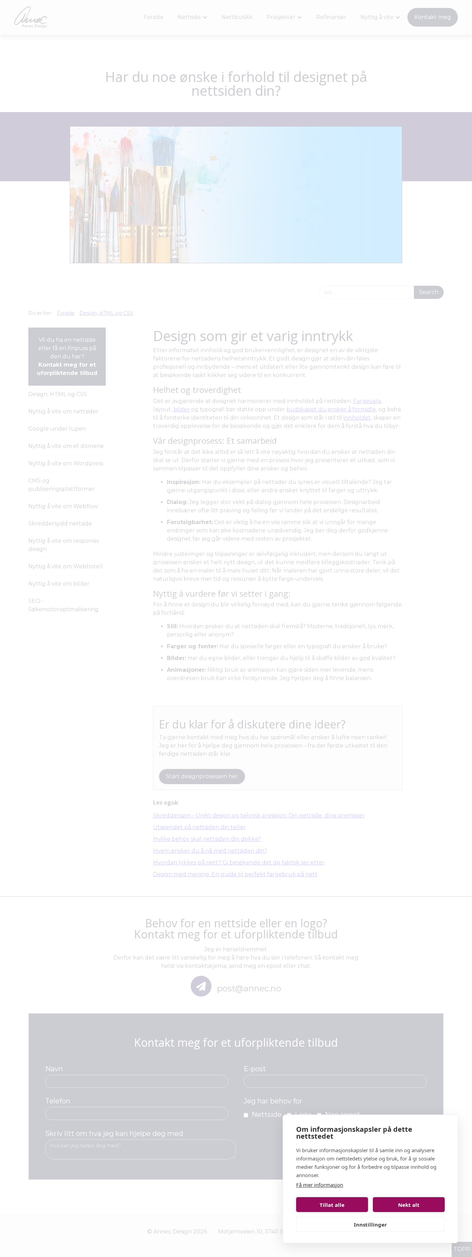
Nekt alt (408, 1204)
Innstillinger (370, 1224)
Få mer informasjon (319, 1184)
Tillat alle (332, 1204)
